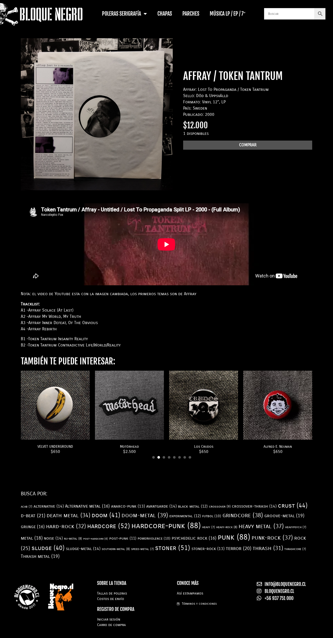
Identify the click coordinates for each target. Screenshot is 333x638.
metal (32, 538)
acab (26, 506)
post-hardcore (95, 538)
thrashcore (295, 549)
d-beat (33, 516)
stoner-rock (208, 548)
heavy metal (261, 526)
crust (293, 505)
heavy (208, 527)
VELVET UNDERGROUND (55, 446)
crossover (219, 506)
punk (234, 537)
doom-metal (144, 515)
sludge (48, 548)
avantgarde (161, 506)
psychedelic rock (194, 538)
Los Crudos (203, 446)
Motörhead (129, 446)
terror (238, 548)
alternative (49, 506)
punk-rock (272, 537)
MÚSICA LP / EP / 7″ (227, 13)
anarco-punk (128, 506)
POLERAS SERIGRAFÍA (121, 13)
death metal (68, 515)
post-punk (122, 538)
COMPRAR (248, 144)
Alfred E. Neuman (278, 446)
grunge (33, 526)
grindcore (242, 515)
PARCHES (190, 13)
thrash (268, 548)
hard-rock (66, 526)
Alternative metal (87, 506)
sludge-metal (83, 548)
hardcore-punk (166, 525)
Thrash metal (40, 556)
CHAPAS (164, 13)
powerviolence (154, 538)
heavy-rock (226, 527)
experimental (185, 516)
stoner (172, 548)
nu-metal (73, 538)
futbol (211, 516)
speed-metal (142, 549)
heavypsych (295, 527)
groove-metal (284, 516)
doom (106, 515)
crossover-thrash (254, 506)
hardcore (108, 526)
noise (53, 538)
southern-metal (116, 549)
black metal (193, 506)
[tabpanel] (55, 413)
